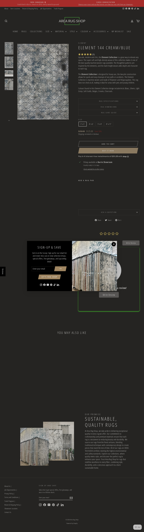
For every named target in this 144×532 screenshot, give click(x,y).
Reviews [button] (2, 272)
